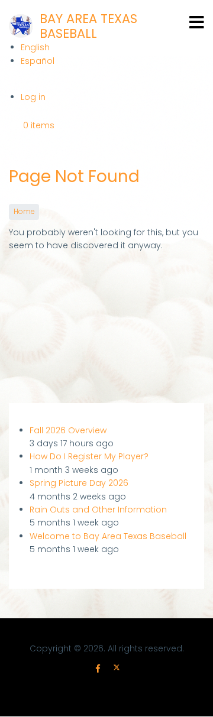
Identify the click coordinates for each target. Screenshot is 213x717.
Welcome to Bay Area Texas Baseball (108, 536)
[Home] (21, 26)
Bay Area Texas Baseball (88, 26)
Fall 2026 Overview (68, 430)
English (35, 47)
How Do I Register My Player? (89, 456)
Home (24, 211)
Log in (33, 97)
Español (37, 61)
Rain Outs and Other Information (98, 509)
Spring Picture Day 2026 (79, 483)
